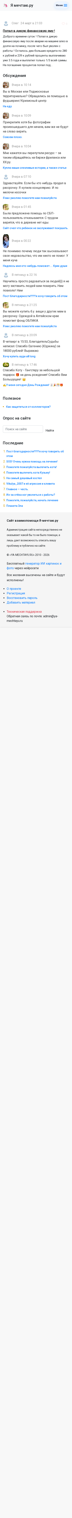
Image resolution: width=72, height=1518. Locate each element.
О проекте (14, 589)
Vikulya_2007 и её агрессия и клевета (30, 483)
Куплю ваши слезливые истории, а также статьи (34, 167)
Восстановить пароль (22, 598)
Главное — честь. (17, 489)
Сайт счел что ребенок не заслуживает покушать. (35, 228)
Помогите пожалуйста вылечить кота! (31, 467)
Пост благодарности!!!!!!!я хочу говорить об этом (35, 296)
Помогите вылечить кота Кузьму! (28, 472)
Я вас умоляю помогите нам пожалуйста (30, 197)
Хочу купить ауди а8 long (19, 356)
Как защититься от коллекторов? (28, 406)
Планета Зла (14, 505)
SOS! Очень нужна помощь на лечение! (32, 461)
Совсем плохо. (12, 137)
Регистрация (16, 593)
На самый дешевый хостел (24, 478)
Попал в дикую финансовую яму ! (29, 31)
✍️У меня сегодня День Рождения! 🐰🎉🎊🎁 (33, 385)
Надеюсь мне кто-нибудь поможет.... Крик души (35, 265)
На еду (7, 106)
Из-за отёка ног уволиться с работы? (30, 494)
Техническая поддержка (24, 611)
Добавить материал (21, 602)
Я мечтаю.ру (18, 5)
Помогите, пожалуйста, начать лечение (32, 500)
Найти (50, 430)
